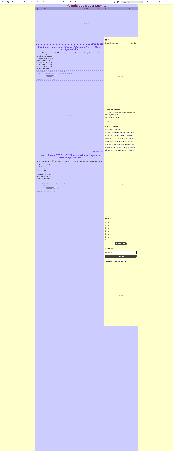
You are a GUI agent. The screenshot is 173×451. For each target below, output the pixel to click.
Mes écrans (60, 8)
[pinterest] (117, 2)
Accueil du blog (108, 115)
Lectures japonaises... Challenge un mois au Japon (117, 131)
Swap (116, 8)
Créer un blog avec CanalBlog (112, 117)
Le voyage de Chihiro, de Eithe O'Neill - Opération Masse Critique (120, 147)
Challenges (46, 8)
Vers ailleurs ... (129, 8)
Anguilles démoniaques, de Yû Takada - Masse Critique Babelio (119, 149)
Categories (56, 40)
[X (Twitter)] (114, 2)
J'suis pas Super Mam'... (43, 40)
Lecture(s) (74, 8)
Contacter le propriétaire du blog (116, 262)
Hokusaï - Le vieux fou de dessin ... (113, 129)
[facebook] (111, 2)
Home (38, 7)
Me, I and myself (102, 8)
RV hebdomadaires (88, 8)
